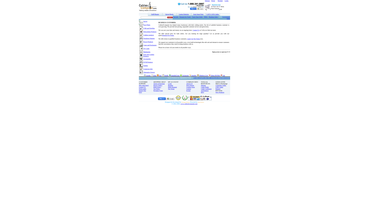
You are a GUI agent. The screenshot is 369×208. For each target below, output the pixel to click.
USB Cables (219, 87)
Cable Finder (205, 87)
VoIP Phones (155, 14)
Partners (218, 89)
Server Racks (169, 14)
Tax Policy (156, 89)
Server (145, 21)
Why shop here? (144, 85)
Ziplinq (145, 65)
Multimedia (146, 52)
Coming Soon (190, 87)
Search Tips (142, 90)
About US (189, 84)
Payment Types (158, 90)
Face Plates (146, 25)
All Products (205, 90)
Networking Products (149, 32)
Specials (175, 17)
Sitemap (207, 1)
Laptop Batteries (184, 14)
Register (220, 1)
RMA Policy (157, 87)
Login (227, 1)
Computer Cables (221, 85)
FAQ (140, 92)
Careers (188, 89)
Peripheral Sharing (149, 38)
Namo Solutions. (201, 102)
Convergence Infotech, (186, 102)
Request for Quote (185, 17)
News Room (190, 85)
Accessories (147, 59)
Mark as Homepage (221, 84)
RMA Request (172, 87)
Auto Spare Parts (198, 14)
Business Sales (213, 17)
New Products (220, 92)
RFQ (202, 92)
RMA (206, 17)
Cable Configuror (206, 89)
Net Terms (171, 89)
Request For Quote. (168, 35)
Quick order (142, 89)
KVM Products (148, 62)
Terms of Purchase (159, 84)
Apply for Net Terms (193, 39)
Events (188, 90)
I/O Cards (146, 48)
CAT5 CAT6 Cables (213, 14)
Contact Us (196, 30)
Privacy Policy (157, 85)
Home (213, 1)
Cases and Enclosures (150, 45)
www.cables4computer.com (189, 104)
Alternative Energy (149, 72)
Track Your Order (197, 17)
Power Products (148, 42)
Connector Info (148, 69)
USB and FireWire (149, 28)
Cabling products (148, 35)
